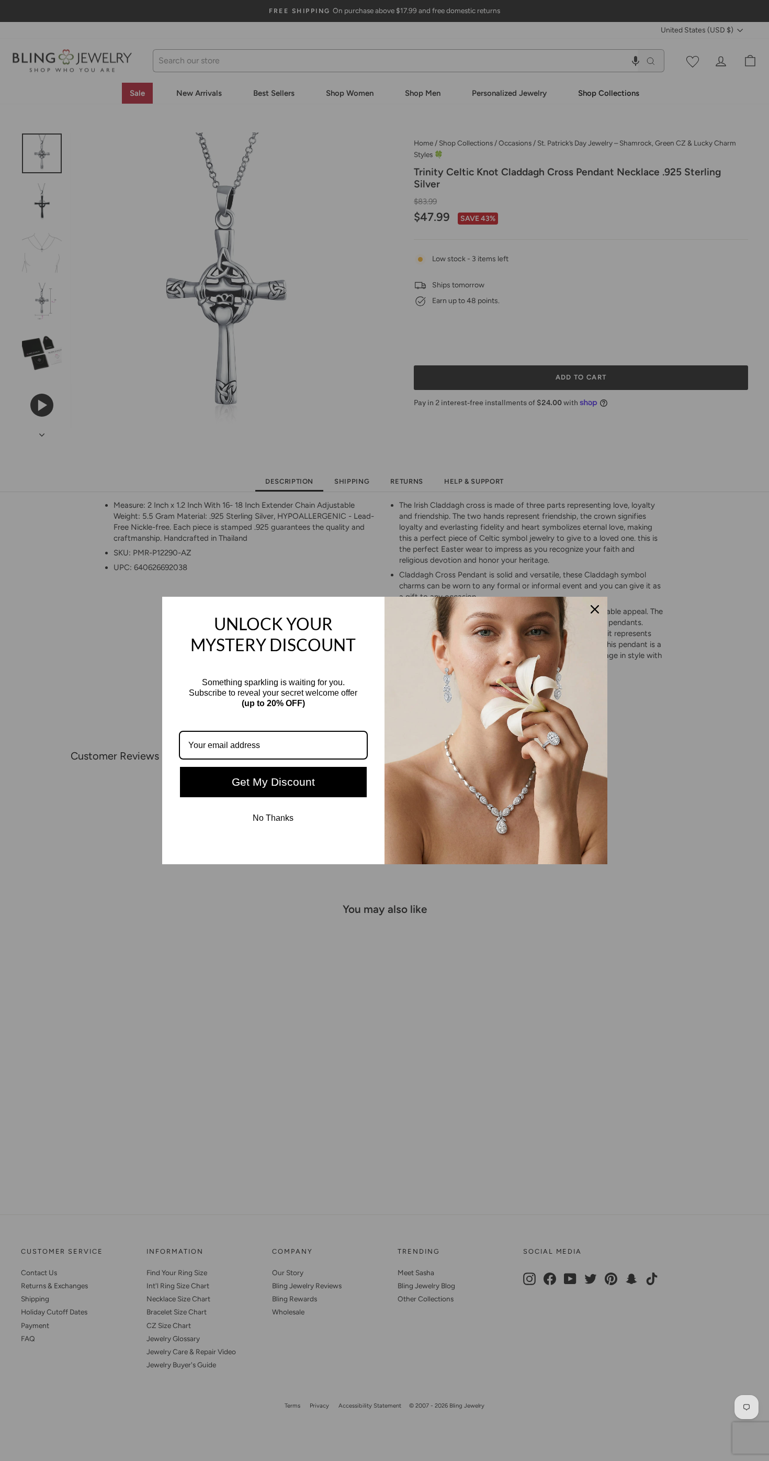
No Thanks (273, 817)
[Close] (594, 609)
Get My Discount (273, 782)
